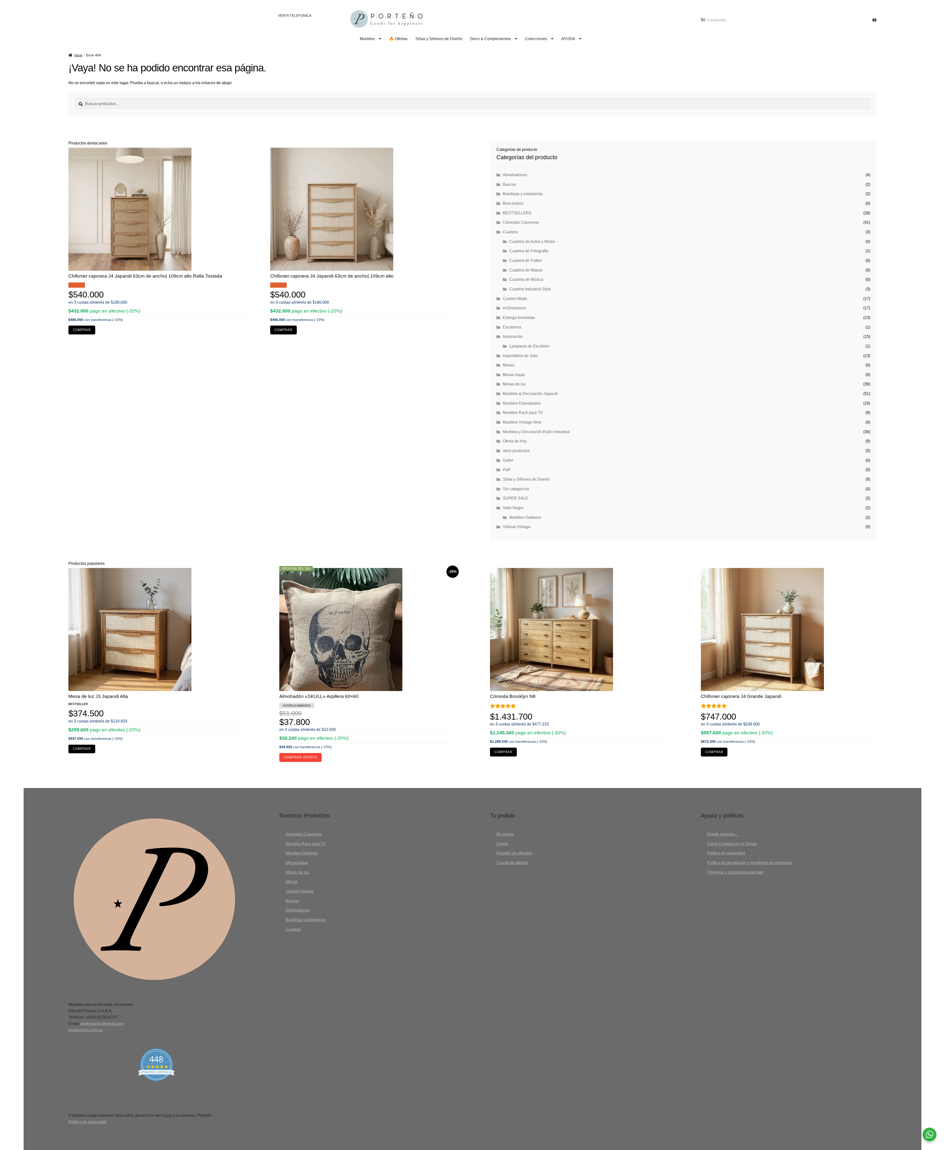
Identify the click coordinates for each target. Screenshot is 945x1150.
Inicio (78, 55)
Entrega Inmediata (519, 317)
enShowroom (514, 308)
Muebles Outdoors (525, 517)
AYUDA (568, 39)
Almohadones (515, 175)
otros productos (516, 451)
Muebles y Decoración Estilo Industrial (536, 432)
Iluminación (513, 336)
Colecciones (536, 39)
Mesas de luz (514, 384)
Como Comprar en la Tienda (732, 844)
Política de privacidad (726, 853)
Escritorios (512, 327)
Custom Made (515, 299)
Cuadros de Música (526, 279)
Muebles (367, 39)
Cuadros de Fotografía (528, 251)
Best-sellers (513, 203)
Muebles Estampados (522, 403)
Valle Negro (513, 508)
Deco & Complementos (490, 39)
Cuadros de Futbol (525, 260)
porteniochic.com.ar (85, 1030)
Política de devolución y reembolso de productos (749, 863)
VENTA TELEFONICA (294, 15)
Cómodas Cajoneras (521, 222)
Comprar (82, 330)
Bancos (509, 184)
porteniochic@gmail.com (102, 1024)
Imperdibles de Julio (520, 356)
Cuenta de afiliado (512, 863)
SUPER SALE (515, 498)
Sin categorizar (516, 489)
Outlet (508, 460)
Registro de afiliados (514, 853)
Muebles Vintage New (522, 422)
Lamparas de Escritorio (529, 346)
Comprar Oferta (300, 757)
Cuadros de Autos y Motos (532, 241)
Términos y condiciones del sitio (735, 872)
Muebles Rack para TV (523, 412)
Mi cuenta (504, 834)
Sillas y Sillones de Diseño (438, 39)
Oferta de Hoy (515, 441)
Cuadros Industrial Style (530, 289)
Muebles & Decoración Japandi (530, 394)
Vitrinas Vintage (517, 527)
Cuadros (510, 232)
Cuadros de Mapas (525, 270)
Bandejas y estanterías (523, 194)
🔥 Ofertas (398, 39)
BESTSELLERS (517, 213)
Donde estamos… (723, 834)
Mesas (508, 365)
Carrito (502, 844)
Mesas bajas (514, 375)
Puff (506, 470)
